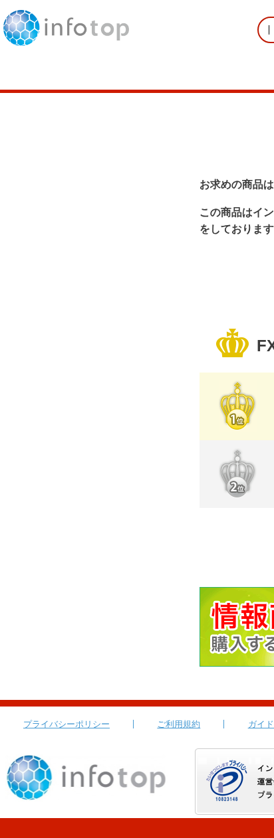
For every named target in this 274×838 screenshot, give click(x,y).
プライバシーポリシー (66, 724)
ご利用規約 (178, 724)
